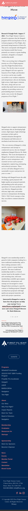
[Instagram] (23, 493)
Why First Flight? (7, 407)
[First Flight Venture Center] (17, 493)
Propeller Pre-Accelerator (10, 379)
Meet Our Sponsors (8, 444)
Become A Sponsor (8, 447)
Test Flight (5, 394)
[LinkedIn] (20, 493)
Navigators (5, 391)
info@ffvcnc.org (19, 488)
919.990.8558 (8, 488)
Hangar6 (4, 382)
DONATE (14, 357)
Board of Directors (8, 416)
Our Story (5, 403)
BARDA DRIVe (7, 388)
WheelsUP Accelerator (9, 370)
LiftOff (4, 385)
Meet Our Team (7, 413)
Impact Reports (7, 410)
